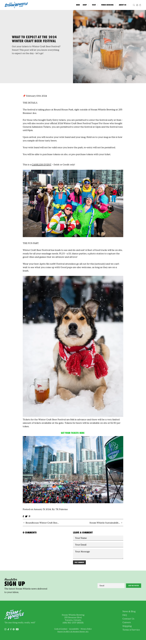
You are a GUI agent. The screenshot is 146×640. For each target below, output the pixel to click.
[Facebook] (10, 629)
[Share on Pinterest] (29, 516)
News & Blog (128, 611)
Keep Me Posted (133, 585)
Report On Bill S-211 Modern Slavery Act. (73, 631)
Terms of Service (131, 629)
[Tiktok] (8, 629)
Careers (126, 622)
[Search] (133, 5)
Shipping (127, 626)
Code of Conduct (60, 629)
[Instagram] (5, 629)
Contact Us (128, 618)
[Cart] (140, 5)
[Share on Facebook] (23, 516)
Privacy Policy (86, 629)
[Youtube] (17, 629)
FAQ (124, 614)
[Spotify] (14, 629)
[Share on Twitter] (26, 516)
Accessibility (74, 629)
